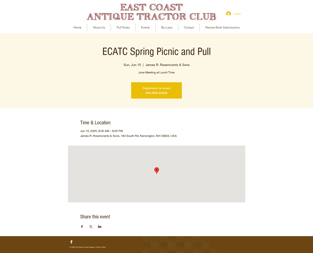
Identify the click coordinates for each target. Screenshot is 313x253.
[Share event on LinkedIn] (99, 226)
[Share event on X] (91, 226)
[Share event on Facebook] (82, 226)
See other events (156, 92)
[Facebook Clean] (71, 242)
